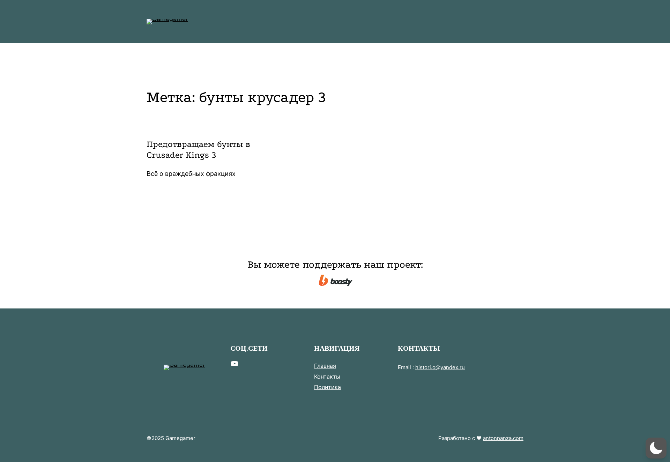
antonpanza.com (503, 438)
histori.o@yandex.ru (440, 367)
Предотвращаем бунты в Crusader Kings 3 (198, 149)
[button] (656, 448)
